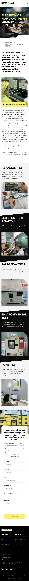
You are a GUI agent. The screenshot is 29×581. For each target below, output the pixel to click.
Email (6, 477)
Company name (8, 485)
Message (6, 500)
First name (7, 461)
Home (3, 29)
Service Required (9, 493)
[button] (27, 3)
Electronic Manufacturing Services (15, 29)
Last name (7, 469)
